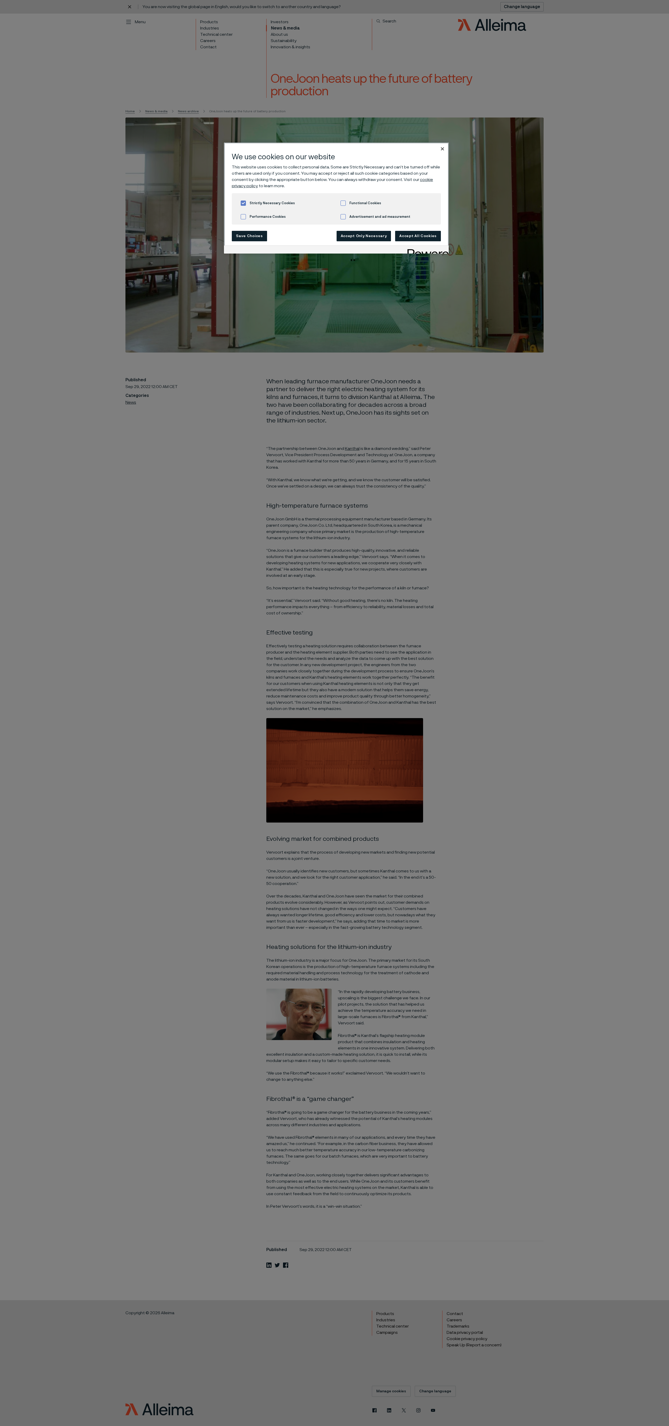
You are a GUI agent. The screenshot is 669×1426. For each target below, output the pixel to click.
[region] (336, 198)
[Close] (442, 149)
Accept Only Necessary (364, 236)
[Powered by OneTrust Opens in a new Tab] (426, 250)
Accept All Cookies (418, 236)
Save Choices (249, 236)
